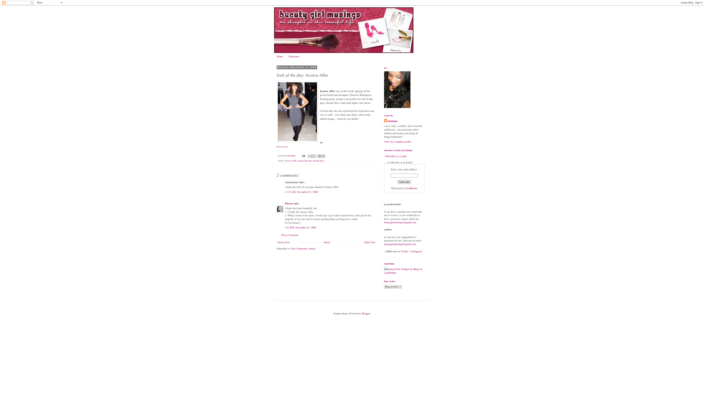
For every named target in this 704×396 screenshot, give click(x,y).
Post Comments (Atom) (303, 248)
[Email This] (309, 156)
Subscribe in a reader (396, 156)
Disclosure (294, 56)
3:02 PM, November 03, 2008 (300, 227)
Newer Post (283, 242)
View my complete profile (397, 141)
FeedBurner (411, 188)
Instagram (416, 251)
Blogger (366, 313)
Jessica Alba (291, 160)
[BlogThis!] (313, 156)
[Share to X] (316, 156)
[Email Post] (303, 155)
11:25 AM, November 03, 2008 (301, 192)
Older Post (369, 242)
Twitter (404, 251)
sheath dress (318, 160)
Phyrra (289, 203)
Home (280, 56)
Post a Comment (289, 235)
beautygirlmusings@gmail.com (400, 222)
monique (392, 121)
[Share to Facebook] (320, 156)
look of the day (305, 160)
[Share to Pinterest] (323, 156)
